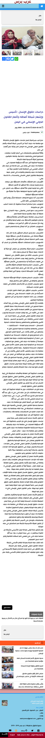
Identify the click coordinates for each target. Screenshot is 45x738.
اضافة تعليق (7, 607)
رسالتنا (23, 730)
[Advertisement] (22, 85)
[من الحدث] (6, 52)
